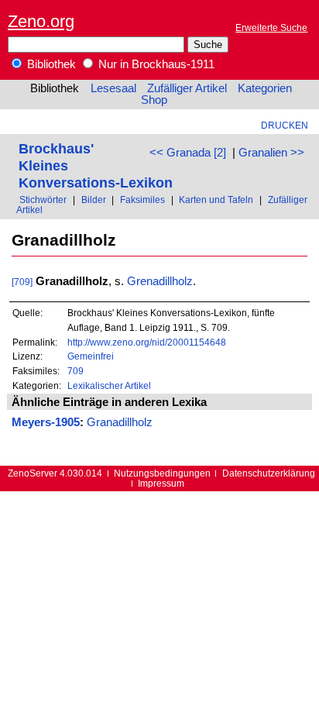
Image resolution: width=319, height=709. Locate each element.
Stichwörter (43, 199)
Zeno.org (41, 21)
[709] (22, 282)
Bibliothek (50, 64)
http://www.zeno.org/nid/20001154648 (146, 342)
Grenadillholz (160, 281)
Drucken (284, 125)
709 (75, 371)
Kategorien (265, 88)
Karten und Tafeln (216, 199)
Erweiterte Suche (271, 27)
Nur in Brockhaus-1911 (154, 64)
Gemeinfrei (90, 356)
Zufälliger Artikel (187, 88)
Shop (154, 100)
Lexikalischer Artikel (109, 385)
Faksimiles (142, 199)
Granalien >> (271, 152)
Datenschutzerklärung (268, 473)
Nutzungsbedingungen (162, 473)
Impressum (161, 483)
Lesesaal (113, 88)
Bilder (93, 199)
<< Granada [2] (187, 152)
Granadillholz (120, 422)
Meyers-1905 (46, 422)
